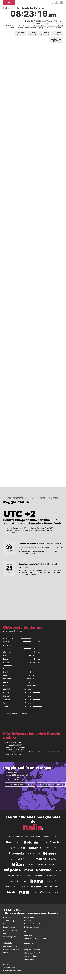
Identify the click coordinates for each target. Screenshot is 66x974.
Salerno (8, 887)
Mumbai (6, 689)
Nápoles (12, 870)
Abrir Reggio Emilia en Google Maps (20, 784)
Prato (38, 875)
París (32, 33)
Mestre (52, 859)
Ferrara (54, 848)
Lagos (5, 659)
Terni (45, 886)
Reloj (5, 933)
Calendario (7, 943)
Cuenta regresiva (9, 937)
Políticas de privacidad (12, 971)
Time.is (9, 2)
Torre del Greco (55, 886)
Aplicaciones (29, 917)
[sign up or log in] (56, 3)
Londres (20, 33)
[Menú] (61, 2)
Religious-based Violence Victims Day (48, 23)
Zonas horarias (9, 927)
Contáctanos (29, 959)
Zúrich (5, 672)
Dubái (5, 686)
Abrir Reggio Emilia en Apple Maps (51, 784)
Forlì (38, 853)
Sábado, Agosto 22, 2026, (44, 21)
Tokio (57, 33)
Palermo (44, 870)
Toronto (6, 649)
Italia (32, 827)
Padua (28, 870)
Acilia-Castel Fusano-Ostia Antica (24, 837)
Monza (30, 864)
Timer (5, 940)
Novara (51, 864)
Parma (58, 870)
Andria (54, 837)
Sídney (6, 706)
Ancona (46, 837)
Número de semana (11, 949)
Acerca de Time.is (31, 956)
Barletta (18, 842)
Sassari (16, 886)
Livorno (22, 859)
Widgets (27, 921)
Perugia (10, 875)
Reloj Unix (28, 935)
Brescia (54, 842)
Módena (41, 864)
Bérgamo (12, 848)
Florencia (16, 853)
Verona (45, 892)
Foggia (30, 853)
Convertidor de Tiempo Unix (35, 938)
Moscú (5, 682)
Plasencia (28, 875)
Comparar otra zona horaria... (17, 714)
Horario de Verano (10, 930)
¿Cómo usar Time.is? (32, 953)
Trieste (11, 892)
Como (47, 848)
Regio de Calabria (16, 881)
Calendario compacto (11, 946)
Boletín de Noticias (31, 927)
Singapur (6, 699)
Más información (40, 25)
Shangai (6, 696)
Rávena (49, 881)
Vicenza (56, 892)
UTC (4, 656)
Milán (17, 864)
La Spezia (12, 859)
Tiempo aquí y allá (10, 921)
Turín (24, 892)
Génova (50, 853)
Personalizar (29, 943)
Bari (9, 842)
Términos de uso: (9, 967)
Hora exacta (8, 917)
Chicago (6, 642)
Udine (34, 892)
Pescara (19, 875)
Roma (37, 881)
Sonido (6, 953)
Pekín (45, 33)
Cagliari (22, 848)
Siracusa (25, 886)
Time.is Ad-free (30, 947)
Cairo (5, 675)
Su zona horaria (9, 924)
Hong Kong (7, 693)
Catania (35, 848)
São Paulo (7, 652)
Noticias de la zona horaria (34, 924)
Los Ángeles (56, 40)
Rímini (57, 881)
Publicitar (7, 964)
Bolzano (44, 842)
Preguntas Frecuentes (32, 950)
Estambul (7, 679)
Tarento (36, 886)
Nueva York (7, 645)
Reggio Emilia (51, 875)
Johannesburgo (9, 666)
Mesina (41, 859)
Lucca (31, 859)
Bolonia (31, 842)
